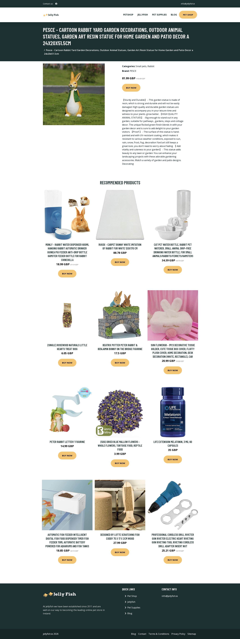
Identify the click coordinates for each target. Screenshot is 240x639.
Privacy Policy (178, 633)
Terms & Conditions (158, 633)
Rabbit (151, 66)
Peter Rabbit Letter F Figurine (67, 441)
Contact (142, 633)
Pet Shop (188, 14)
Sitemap (192, 633)
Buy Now (131, 87)
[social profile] (56, 3)
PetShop (128, 14)
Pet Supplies (159, 14)
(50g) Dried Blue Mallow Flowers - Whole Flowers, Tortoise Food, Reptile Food (120, 445)
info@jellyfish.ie (188, 3)
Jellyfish (143, 14)
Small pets (141, 66)
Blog (174, 14)
